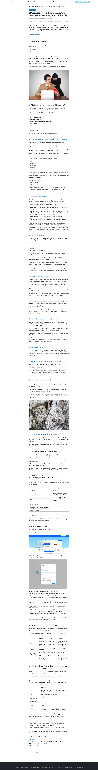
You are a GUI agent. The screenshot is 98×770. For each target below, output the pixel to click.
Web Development (36, 1)
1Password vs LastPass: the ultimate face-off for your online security (46, 743)
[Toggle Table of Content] (41, 35)
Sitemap (58, 767)
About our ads (65, 767)
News (29, 1)
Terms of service (80, 767)
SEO (60, 1)
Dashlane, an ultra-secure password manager (40, 745)
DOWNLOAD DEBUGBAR (82, 1)
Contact (53, 767)
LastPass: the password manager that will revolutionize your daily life (46, 741)
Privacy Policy (72, 767)
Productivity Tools (45, 1)
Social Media (65, 1)
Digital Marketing (54, 1)
